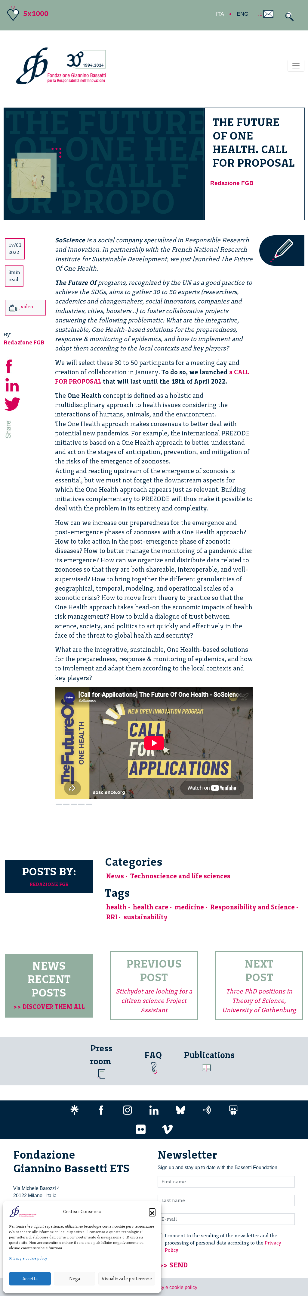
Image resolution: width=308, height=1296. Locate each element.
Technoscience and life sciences (180, 876)
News (115, 876)
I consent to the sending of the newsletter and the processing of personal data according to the (223, 1243)
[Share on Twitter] (13, 403)
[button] (152, 1212)
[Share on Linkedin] (13, 384)
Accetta (30, 1279)
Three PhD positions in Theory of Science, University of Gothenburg (259, 1000)
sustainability (146, 917)
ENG (242, 14)
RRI (111, 917)
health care (150, 907)
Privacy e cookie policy (28, 1258)
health (116, 907)
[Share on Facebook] (13, 365)
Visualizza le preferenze (127, 1279)
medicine (189, 907)
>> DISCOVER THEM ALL (49, 1006)
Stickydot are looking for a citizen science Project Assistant (154, 1000)
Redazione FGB (232, 183)
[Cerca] (288, 17)
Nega (74, 1279)
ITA (220, 14)
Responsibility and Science (252, 907)
